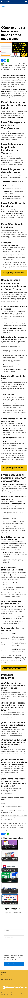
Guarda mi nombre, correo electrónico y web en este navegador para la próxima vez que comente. (14, 956)
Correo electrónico (10, 937)
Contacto (3, 972)
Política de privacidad (7, 979)
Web (5, 944)
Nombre (6, 930)
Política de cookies (6, 977)
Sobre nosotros (5, 974)
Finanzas (3, 6)
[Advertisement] (14, 16)
